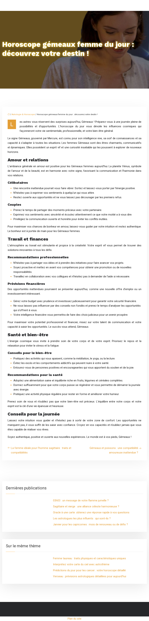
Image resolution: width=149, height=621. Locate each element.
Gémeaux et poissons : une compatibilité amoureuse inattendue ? (114, 450)
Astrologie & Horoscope (23, 114)
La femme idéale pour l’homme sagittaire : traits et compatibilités (41, 450)
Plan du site (74, 618)
